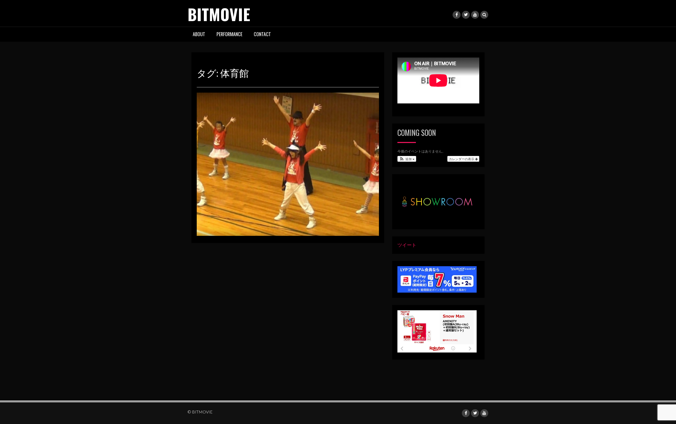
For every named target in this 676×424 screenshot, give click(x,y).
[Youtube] (475, 15)
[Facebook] (457, 15)
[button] (407, 158)
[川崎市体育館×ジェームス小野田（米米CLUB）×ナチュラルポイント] (288, 163)
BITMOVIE (218, 14)
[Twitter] (466, 15)
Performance (229, 34)
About (199, 34)
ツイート (406, 245)
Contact (262, 34)
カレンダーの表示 (462, 158)
